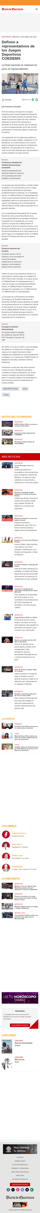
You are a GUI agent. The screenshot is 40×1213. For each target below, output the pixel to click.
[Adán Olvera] (6, 845)
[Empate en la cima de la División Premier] (7, 548)
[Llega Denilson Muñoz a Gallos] (7, 624)
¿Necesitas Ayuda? (20, 1184)
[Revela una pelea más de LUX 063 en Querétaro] (7, 650)
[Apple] (27, 1189)
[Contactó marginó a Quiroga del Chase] (7, 572)
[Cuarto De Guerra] (6, 834)
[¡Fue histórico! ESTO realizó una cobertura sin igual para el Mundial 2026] (7, 915)
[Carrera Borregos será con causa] (7, 474)
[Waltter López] (6, 856)
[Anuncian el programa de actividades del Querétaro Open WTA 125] (7, 598)
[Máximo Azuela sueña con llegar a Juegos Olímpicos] (7, 906)
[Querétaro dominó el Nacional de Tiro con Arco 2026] (7, 701)
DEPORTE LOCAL (10, 389)
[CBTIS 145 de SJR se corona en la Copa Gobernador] (7, 424)
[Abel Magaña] (6, 867)
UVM (25, 389)
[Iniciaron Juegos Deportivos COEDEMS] (7, 433)
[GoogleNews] (22, 1189)
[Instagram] (17, 1189)
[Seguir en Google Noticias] (36, 99)
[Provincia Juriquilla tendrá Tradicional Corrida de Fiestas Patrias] (7, 500)
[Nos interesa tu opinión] (20, 1149)
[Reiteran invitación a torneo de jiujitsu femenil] (7, 524)
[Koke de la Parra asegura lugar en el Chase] (7, 677)
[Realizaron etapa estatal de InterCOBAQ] (7, 441)
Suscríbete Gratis (20, 1025)
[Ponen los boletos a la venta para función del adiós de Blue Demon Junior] (7, 896)
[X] (13, 1189)
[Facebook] (8, 1189)
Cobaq (6, 395)
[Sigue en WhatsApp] (32, 99)
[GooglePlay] (31, 1189)
